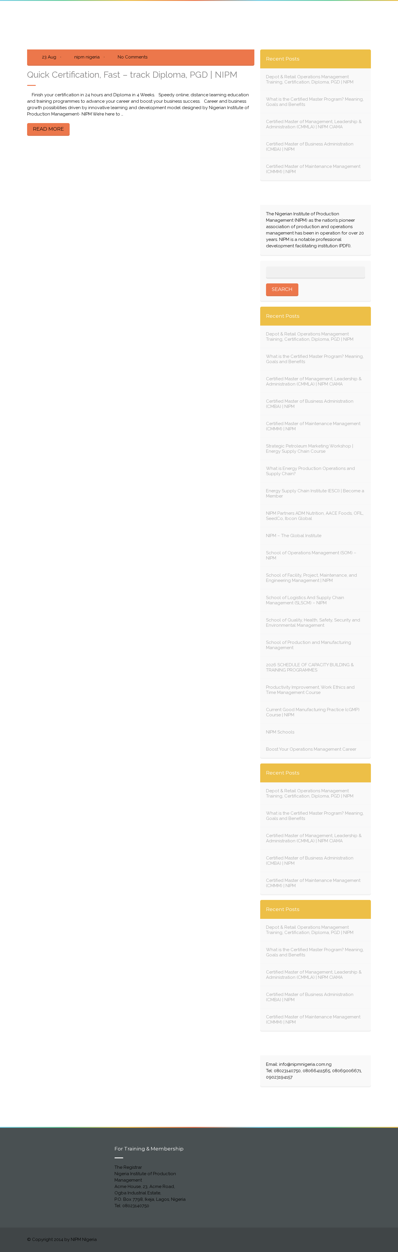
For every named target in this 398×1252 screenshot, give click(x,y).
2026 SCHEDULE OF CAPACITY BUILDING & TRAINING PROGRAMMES (310, 667)
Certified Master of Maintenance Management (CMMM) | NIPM (313, 169)
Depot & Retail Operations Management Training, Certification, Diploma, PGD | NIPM (309, 79)
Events (34, 19)
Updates (67, 19)
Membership (257, 14)
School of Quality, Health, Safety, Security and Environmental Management (313, 622)
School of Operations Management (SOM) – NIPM (311, 555)
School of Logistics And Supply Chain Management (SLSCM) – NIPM (305, 600)
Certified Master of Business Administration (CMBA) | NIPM (309, 146)
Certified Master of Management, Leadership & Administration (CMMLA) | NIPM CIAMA (314, 124)
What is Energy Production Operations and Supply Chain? (310, 471)
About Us (37, 14)
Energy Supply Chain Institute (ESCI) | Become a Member (315, 493)
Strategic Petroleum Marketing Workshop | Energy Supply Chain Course (309, 448)
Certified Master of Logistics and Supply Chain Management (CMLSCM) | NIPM (144, 14)
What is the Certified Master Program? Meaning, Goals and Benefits (315, 102)
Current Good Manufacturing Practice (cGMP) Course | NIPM (313, 712)
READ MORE (48, 129)
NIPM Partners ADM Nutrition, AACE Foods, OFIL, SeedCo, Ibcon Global (315, 516)
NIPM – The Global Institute (293, 535)
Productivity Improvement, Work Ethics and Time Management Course (310, 690)
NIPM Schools (280, 732)
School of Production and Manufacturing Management (308, 645)
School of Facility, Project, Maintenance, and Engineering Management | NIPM (311, 578)
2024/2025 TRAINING (308, 14)
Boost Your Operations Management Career (311, 749)
